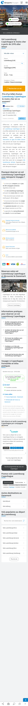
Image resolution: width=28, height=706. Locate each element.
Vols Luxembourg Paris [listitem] (10, 528)
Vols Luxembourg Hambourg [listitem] (11, 553)
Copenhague (16, 129)
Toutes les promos (8, 482)
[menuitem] (9, 2)
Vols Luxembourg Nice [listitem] (9, 548)
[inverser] (22, 63)
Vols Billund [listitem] (6, 501)
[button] (13, 19)
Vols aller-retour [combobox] (9, 53)
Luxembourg (8, 129)
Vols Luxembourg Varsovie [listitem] (11, 538)
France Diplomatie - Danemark (14, 397)
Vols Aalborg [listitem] (6, 506)
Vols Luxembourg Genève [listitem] (10, 543)
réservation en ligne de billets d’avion (14, 139)
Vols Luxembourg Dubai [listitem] (10, 533)
